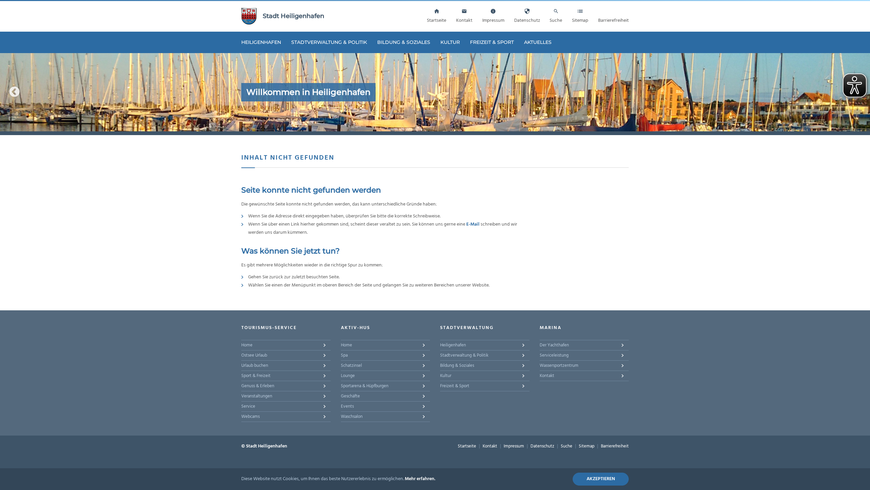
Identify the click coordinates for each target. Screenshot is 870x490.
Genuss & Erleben (257, 386)
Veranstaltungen (256, 396)
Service (248, 406)
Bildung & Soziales (403, 42)
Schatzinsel (351, 365)
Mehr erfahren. (420, 479)
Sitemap (586, 446)
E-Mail (473, 224)
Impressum (514, 446)
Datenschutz (542, 446)
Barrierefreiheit (615, 446)
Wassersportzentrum (559, 365)
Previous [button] (14, 92)
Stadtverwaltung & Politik (329, 42)
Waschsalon (352, 416)
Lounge (348, 375)
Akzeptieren (601, 479)
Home (247, 345)
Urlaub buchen (254, 365)
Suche (566, 446)
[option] (435, 92)
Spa (344, 355)
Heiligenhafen (261, 42)
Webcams (250, 416)
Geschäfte (350, 396)
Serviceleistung (554, 355)
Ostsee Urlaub (254, 355)
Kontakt (547, 375)
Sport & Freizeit (256, 375)
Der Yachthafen (554, 345)
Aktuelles (538, 42)
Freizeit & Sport (492, 42)
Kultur (450, 42)
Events (347, 406)
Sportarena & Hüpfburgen (364, 386)
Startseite (467, 446)
